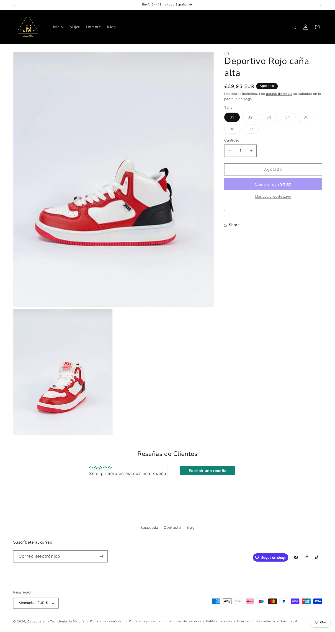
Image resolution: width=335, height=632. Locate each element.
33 (271, 118)
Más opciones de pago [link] (273, 196)
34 (290, 118)
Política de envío (219, 621)
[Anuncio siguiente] (321, 5)
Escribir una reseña (207, 470)
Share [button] (234, 224)
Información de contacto (256, 621)
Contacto (172, 527)
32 (253, 118)
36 (235, 130)
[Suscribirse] (101, 556)
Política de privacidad (146, 621)
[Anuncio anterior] (14, 5)
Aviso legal (288, 621)
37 (253, 130)
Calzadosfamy (38, 621)
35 (309, 118)
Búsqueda (149, 527)
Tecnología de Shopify (67, 621)
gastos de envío (279, 93)
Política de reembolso (107, 621)
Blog (190, 527)
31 (235, 118)
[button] (294, 27)
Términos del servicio (184, 621)
